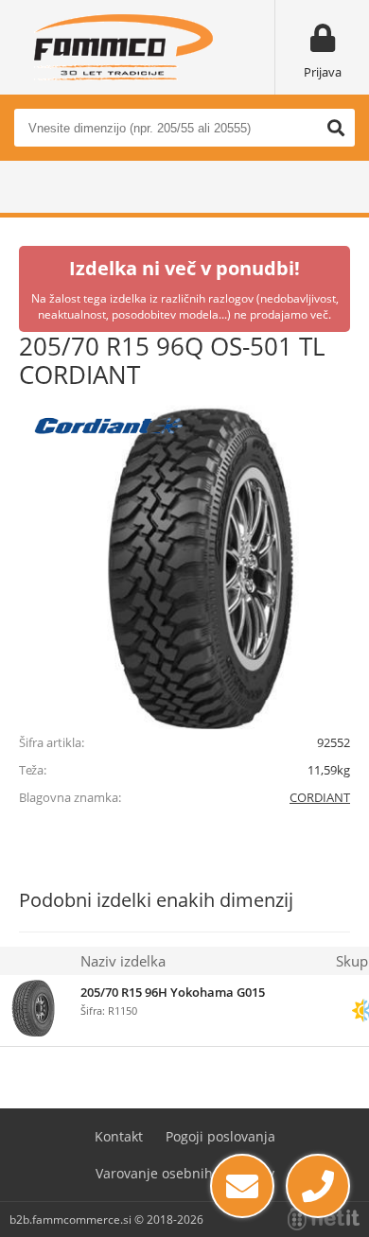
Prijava (323, 71)
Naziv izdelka (123, 960)
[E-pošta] (242, 1186)
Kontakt (119, 1136)
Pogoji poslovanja (220, 1136)
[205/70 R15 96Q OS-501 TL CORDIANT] (184, 563)
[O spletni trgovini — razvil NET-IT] (324, 1219)
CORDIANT (320, 797)
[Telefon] (318, 1186)
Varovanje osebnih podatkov (185, 1173)
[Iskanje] (336, 128)
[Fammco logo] (123, 47)
